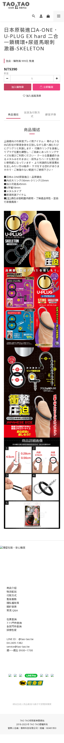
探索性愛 (12, 630)
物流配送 (12, 591)
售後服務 (12, 599)
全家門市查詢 (14, 626)
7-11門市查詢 (14, 623)
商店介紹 (12, 588)
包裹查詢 (12, 619)
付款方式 (12, 595)
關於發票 (12, 606)
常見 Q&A (12, 610)
